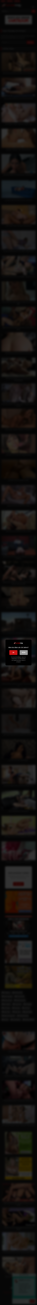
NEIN (23, 652)
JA (13, 652)
